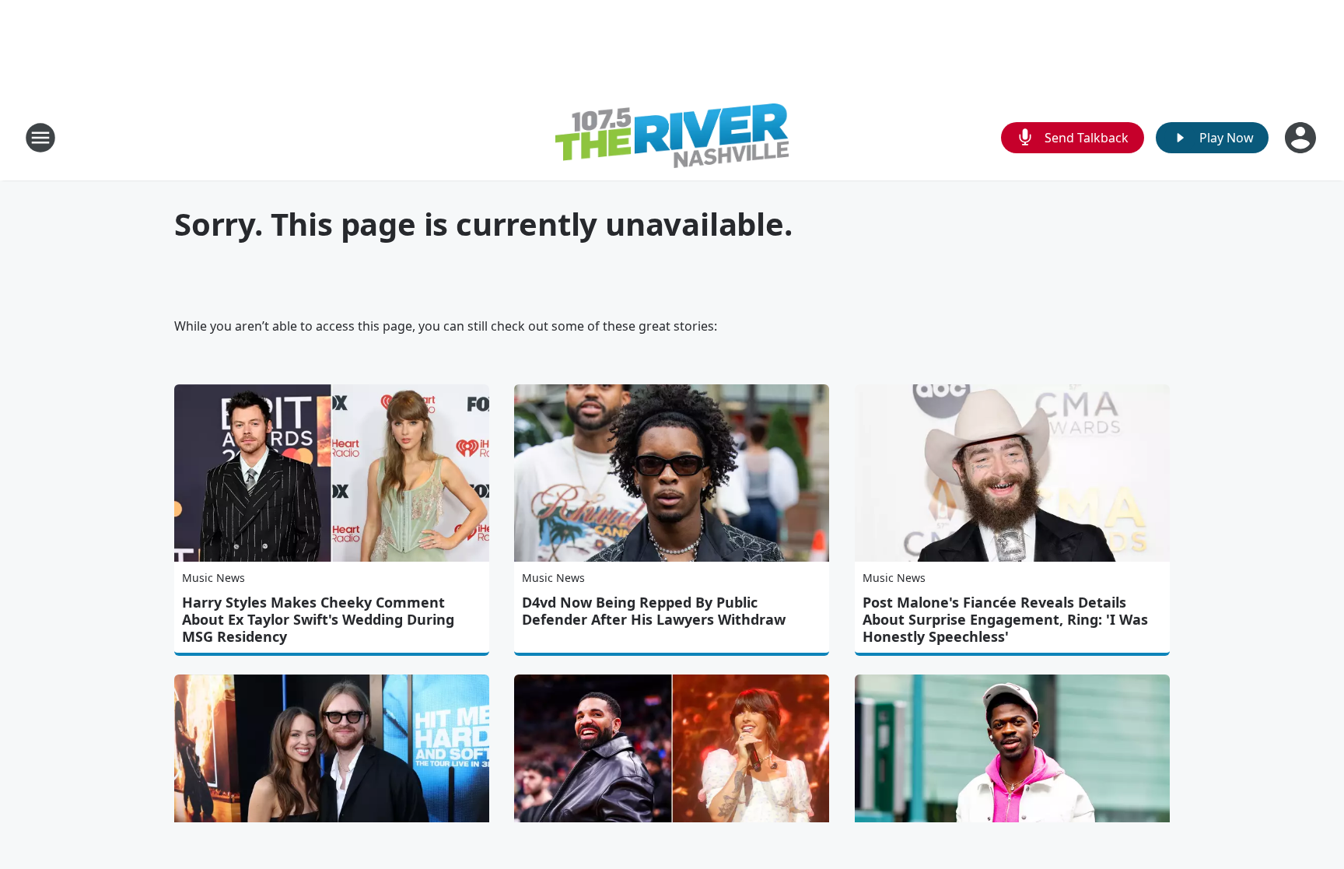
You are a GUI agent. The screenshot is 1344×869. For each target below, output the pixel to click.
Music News (213, 577)
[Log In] (1302, 137)
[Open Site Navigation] (40, 137)
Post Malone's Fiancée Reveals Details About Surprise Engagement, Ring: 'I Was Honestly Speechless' (1005, 619)
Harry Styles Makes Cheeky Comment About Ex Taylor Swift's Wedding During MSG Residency (318, 619)
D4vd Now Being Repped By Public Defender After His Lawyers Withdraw (654, 611)
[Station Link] (672, 137)
